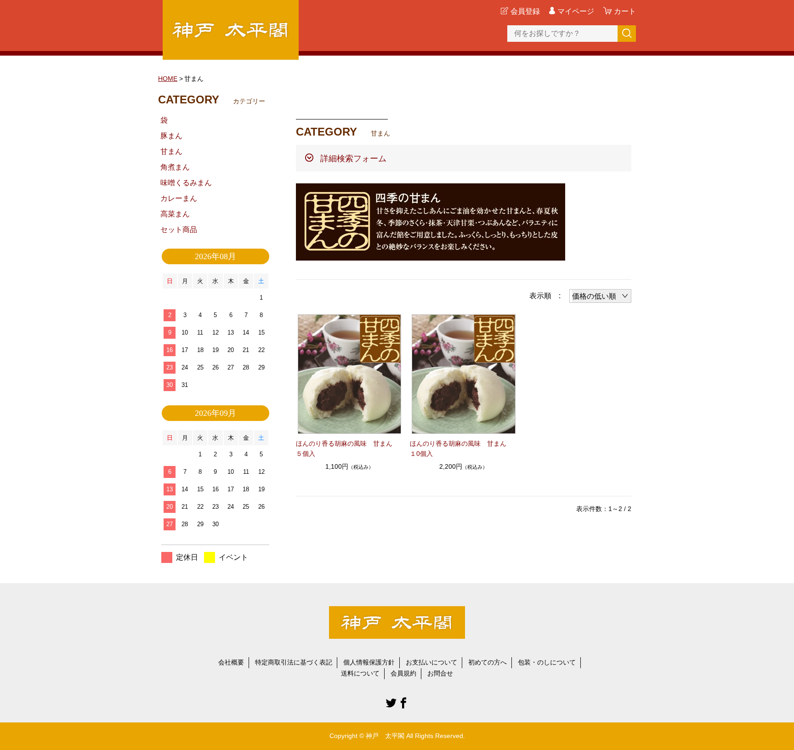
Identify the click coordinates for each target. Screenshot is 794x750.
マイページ (575, 11)
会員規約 (403, 673)
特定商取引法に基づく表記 (293, 662)
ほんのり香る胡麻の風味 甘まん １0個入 (461, 448)
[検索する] (627, 33)
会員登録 (525, 11)
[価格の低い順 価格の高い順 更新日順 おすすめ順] (600, 296)
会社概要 (231, 662)
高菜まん (175, 214)
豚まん (171, 136)
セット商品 (178, 229)
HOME (167, 78)
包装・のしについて (547, 662)
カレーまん (178, 198)
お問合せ (440, 673)
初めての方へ (487, 662)
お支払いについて (431, 662)
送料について (360, 673)
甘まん (171, 151)
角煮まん (175, 167)
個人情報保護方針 (369, 662)
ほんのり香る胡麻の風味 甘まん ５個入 (347, 448)
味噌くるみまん (186, 183)
